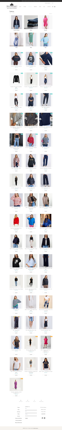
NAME (26, 408)
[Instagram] (54, 6)
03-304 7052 (43, 413)
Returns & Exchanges (18, 422)
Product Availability (18, 420)
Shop (18, 409)
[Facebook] (52, 6)
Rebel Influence (36, 428)
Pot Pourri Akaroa (43, 407)
